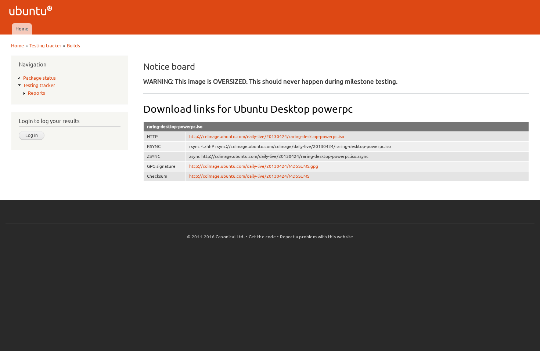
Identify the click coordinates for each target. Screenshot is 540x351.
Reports (36, 92)
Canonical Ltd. (230, 236)
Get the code (262, 236)
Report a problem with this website (316, 236)
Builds (73, 45)
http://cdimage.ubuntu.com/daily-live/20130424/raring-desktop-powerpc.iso (266, 136)
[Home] (32, 11)
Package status (39, 77)
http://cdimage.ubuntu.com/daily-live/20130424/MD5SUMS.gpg (253, 166)
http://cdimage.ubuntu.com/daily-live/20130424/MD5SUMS (249, 176)
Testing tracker (45, 45)
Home (21, 28)
